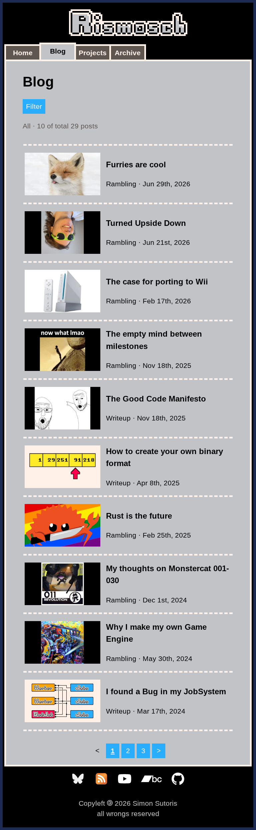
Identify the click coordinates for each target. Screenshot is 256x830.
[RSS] (102, 787)
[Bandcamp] (152, 787)
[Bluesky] (79, 787)
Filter (34, 106)
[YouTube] (125, 787)
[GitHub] (178, 787)
